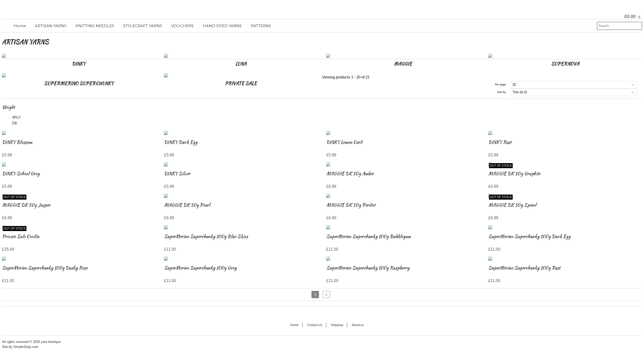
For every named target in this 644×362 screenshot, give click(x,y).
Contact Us (314, 325)
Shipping (337, 325)
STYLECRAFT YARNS (142, 25)
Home (20, 25)
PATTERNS (261, 25)
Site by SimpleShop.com (20, 347)
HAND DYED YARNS (222, 25)
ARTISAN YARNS (50, 25)
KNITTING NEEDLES (94, 25)
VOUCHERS (182, 25)
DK (14, 123)
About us (358, 325)
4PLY (16, 117)
